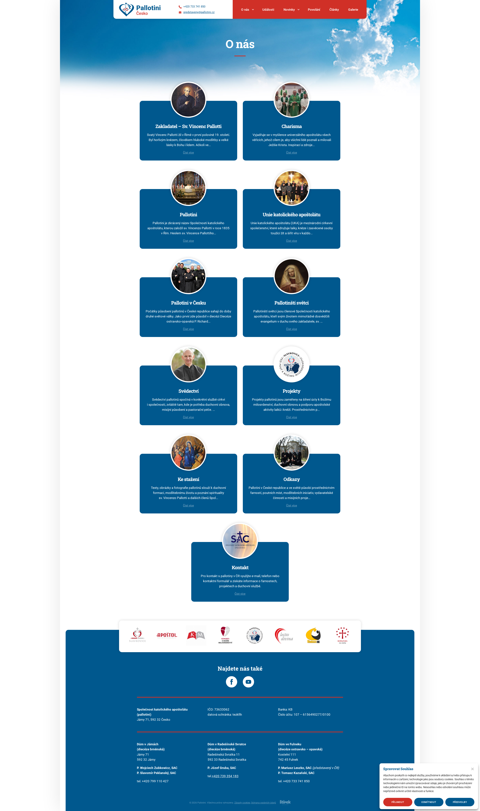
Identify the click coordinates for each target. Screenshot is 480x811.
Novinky (289, 9)
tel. (210, 776)
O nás (245, 9)
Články (334, 9)
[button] (472, 769)
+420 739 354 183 (225, 776)
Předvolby (460, 802)
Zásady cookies (242, 802)
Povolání (314, 9)
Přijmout (398, 802)
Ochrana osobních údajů (263, 802)
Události (268, 9)
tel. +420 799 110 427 (153, 781)
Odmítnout (428, 802)
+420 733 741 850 (296, 781)
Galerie (353, 9)
